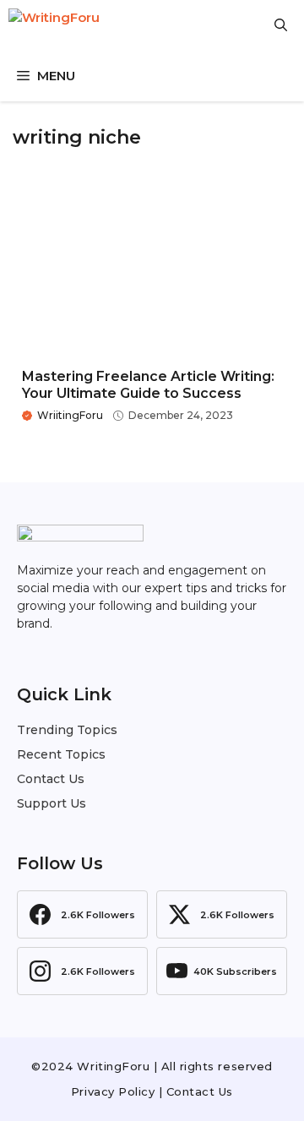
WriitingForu (70, 415)
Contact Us (50, 778)
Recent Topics (61, 754)
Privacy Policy (113, 1091)
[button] (281, 25)
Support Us (51, 803)
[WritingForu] (92, 25)
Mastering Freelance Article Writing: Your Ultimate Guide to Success (148, 384)
